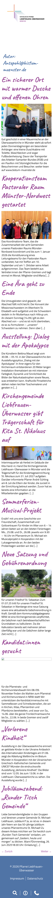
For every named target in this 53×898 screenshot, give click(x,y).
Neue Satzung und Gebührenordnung (24, 558)
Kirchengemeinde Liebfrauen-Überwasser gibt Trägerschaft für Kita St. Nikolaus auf (23, 417)
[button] (15, 893)
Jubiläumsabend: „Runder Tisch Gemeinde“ (21, 797)
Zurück (7, 851)
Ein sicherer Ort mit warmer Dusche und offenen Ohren (25, 88)
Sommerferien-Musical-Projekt (21, 506)
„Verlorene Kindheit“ (14, 733)
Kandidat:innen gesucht (20, 646)
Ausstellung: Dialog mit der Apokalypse (25, 341)
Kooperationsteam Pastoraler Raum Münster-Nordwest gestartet (25, 191)
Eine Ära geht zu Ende (22, 288)
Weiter (46, 851)
